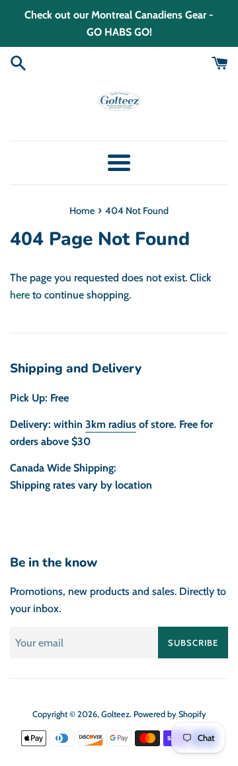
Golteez (115, 714)
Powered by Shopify (170, 714)
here (20, 295)
